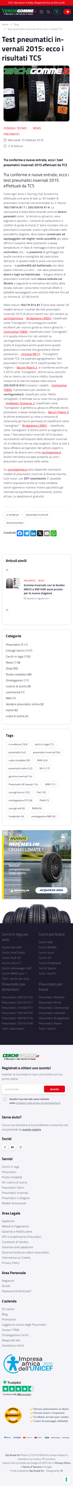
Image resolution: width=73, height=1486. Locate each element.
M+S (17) (44, 768)
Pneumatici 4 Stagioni (16, 1198)
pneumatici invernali (37, 515)
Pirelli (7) (44, 800)
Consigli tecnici (15, 128)
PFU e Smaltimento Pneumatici (22, 1236)
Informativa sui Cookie (16, 1257)
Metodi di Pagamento (15, 1226)
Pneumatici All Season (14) (23, 784)
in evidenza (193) (18, 744)
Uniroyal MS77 (30, 354)
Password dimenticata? (16, 1291)
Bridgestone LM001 (38, 318)
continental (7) (15, 692)
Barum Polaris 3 (27, 367)
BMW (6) (37, 808)
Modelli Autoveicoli (14, 1203)
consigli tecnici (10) (19, 792)
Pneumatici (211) (17, 644)
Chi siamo (8, 1309)
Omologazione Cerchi (15, 1335)
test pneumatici (15, 523)
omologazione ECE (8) (20, 800)
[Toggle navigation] (41, 12)
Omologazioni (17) (17, 680)
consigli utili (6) (17, 808)
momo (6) (12, 710)
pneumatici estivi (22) (20, 768)
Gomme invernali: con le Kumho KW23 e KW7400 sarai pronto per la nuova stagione (44, 589)
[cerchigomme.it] (19, 12)
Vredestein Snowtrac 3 (20, 403)
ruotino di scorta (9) (18, 686)
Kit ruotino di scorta (14, 1182)
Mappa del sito (11, 1340)
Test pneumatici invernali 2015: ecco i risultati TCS (35, 29)
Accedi (6, 1286)
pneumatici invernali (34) (46, 752)
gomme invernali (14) (20, 776)
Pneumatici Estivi (13, 1187)
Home (5, 24)
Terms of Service (32, 1467)
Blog (16, 24)
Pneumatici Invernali (15, 1192)
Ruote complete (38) (18, 674)
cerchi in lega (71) (44, 744)
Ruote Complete (12, 1177)
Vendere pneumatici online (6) (25, 704)
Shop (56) (12, 668)
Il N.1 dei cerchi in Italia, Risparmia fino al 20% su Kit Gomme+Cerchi (36, 3)
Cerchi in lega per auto (15, 936)
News (37, 128)
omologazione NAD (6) (43, 816)
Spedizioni (8, 1221)
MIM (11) (50, 784)
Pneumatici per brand (51, 986)
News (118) (13, 662)
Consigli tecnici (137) (19, 650)
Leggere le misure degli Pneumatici (24, 1324)
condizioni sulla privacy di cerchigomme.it (38, 1103)
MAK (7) (11, 698)
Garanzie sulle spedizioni (17, 1247)
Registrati (8, 1280)
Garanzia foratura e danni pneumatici (25, 1252)
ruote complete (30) (19, 760)
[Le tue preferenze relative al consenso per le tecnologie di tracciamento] (66, 1479)
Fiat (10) (41, 792)
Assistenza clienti (13, 1345)
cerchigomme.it (13, 318)
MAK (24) (42, 760)
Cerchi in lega (10, 1166)
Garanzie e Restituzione (17, 1231)
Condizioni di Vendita (15, 1242)
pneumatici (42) (17, 752)
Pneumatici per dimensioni (14, 986)
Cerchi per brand (52, 934)
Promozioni (9, 1319)
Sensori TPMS (10, 1330)
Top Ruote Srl (36, 1471)
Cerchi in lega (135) (18, 656)
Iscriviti (54, 1089)
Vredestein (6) (16, 816)
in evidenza (12, 515)
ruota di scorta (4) (17, 716)
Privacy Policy (10, 1262)
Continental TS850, (16, 331)
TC (61, 1471)
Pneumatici (12, 134)
